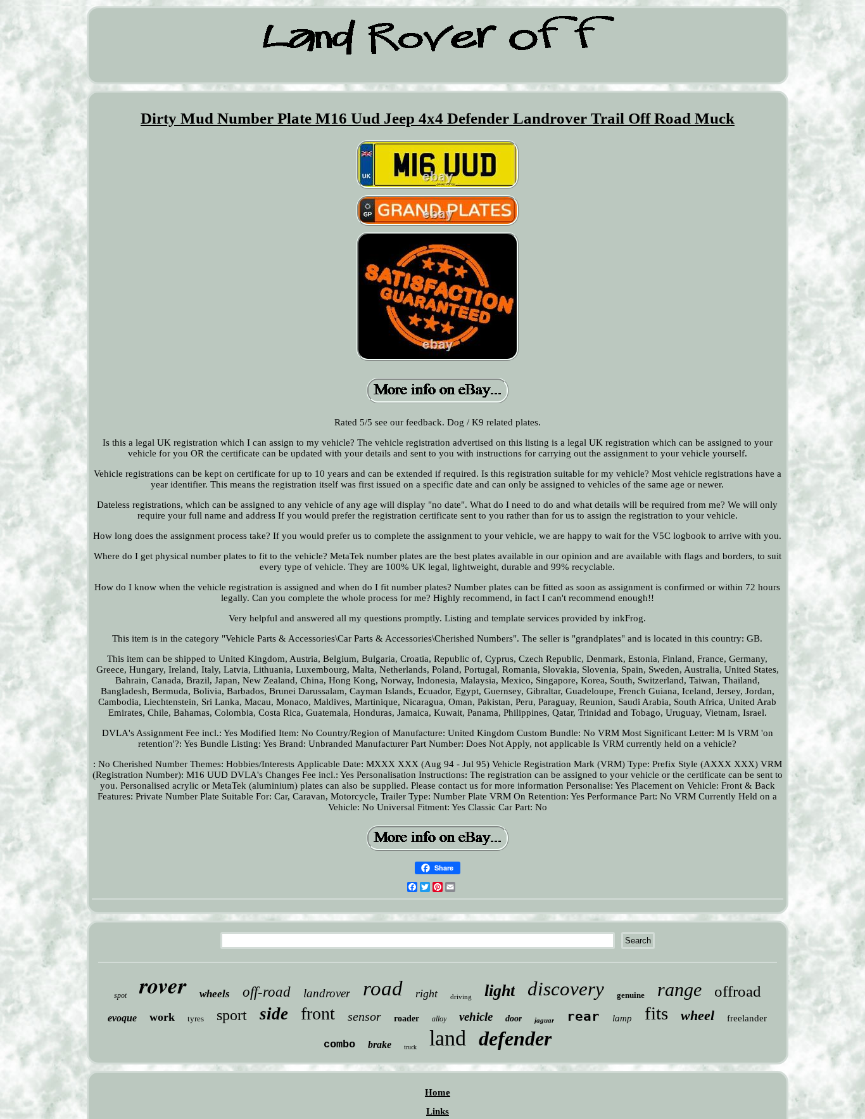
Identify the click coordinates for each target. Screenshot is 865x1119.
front (318, 1013)
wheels (214, 994)
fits (656, 1013)
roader (406, 1018)
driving (461, 996)
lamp (622, 1018)
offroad (737, 991)
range (679, 989)
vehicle (476, 1016)
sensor (364, 1016)
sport (232, 1015)
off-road (267, 992)
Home (437, 1092)
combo (339, 1044)
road (383, 988)
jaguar (544, 1020)
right (426, 993)
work (162, 1017)
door (513, 1018)
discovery (565, 989)
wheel (697, 1015)
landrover (326, 993)
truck (410, 1047)
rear (583, 1016)
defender (515, 1038)
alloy (439, 1018)
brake (379, 1044)
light (499, 990)
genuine (631, 995)
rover (163, 984)
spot (120, 995)
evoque (122, 1017)
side (274, 1013)
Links (437, 1111)
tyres (195, 1018)
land (447, 1038)
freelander (747, 1018)
